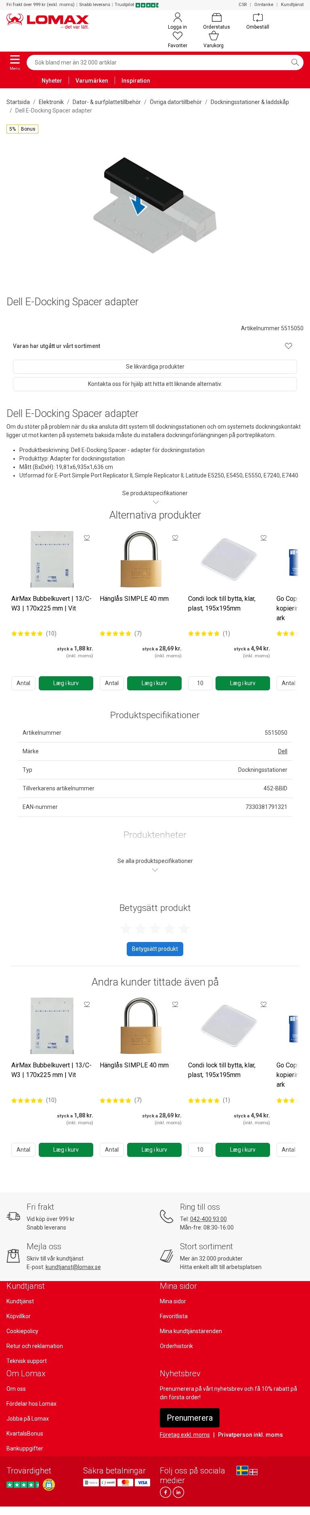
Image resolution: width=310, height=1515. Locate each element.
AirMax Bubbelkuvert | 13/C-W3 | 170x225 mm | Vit (51, 603)
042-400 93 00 (208, 1219)
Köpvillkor (18, 1316)
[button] (22, 129)
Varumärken (91, 80)
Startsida (18, 102)
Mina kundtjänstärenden (191, 1331)
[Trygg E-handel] (49, 1485)
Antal (23, 683)
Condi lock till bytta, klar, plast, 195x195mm (222, 603)
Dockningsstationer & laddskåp (250, 102)
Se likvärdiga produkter (155, 366)
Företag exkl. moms (185, 1435)
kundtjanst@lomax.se (73, 1267)
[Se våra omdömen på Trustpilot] (23, 1485)
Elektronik (51, 102)
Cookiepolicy (22, 1331)
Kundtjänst (292, 4)
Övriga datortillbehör (176, 102)
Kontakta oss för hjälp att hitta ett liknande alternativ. (155, 384)
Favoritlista (174, 1316)
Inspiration (135, 80)
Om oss (16, 1389)
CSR (243, 4)
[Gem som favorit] (86, 537)
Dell (282, 751)
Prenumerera (190, 1418)
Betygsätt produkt (155, 949)
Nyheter (52, 80)
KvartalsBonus (24, 1433)
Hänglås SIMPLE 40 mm (134, 598)
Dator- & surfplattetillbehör (107, 102)
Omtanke (263, 4)
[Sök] (295, 62)
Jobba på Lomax (27, 1418)
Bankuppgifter (24, 1448)
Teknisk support (26, 1361)
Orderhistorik (176, 1346)
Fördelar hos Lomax (31, 1403)
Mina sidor (173, 1301)
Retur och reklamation (34, 1346)
